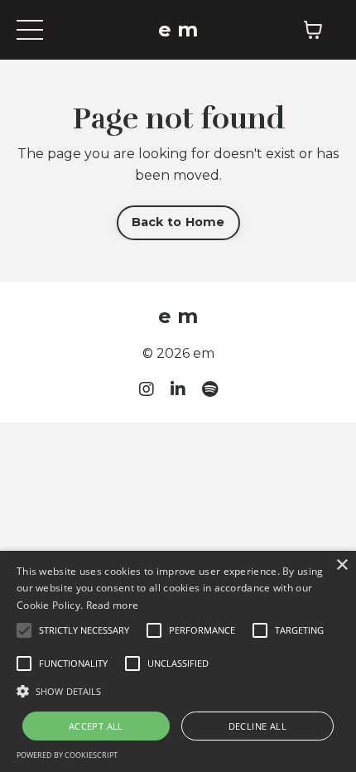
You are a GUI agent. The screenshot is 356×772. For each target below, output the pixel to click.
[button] (178, 691)
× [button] (341, 565)
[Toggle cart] (313, 30)
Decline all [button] (257, 726)
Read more (112, 605)
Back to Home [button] (178, 222)
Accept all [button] (96, 726)
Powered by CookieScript (67, 755)
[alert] (178, 661)
